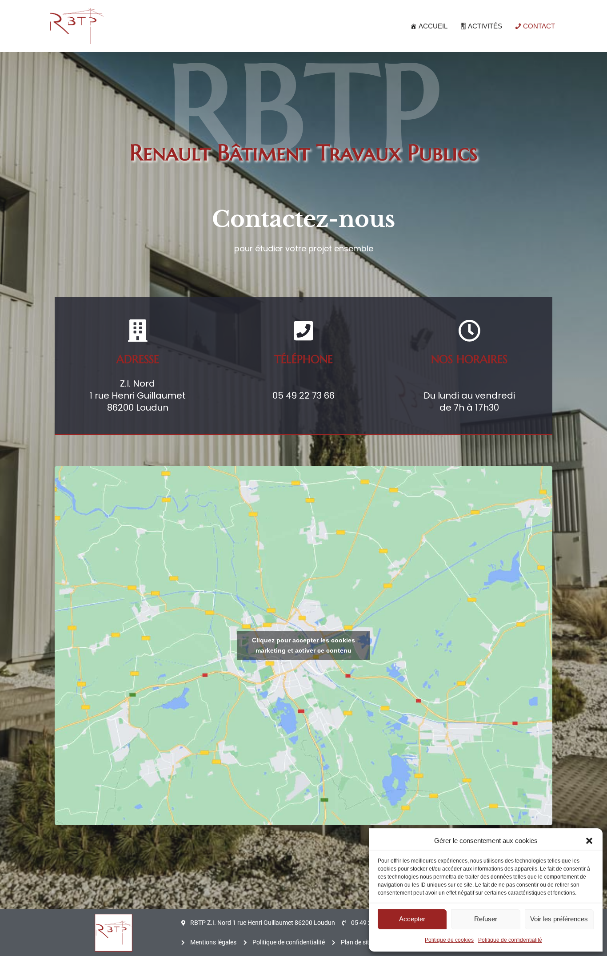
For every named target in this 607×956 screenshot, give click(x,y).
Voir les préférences (559, 919)
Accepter (412, 919)
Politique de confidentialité (510, 940)
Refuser (485, 919)
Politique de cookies (449, 940)
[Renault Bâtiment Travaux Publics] (77, 26)
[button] (589, 840)
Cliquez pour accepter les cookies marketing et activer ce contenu (303, 645)
